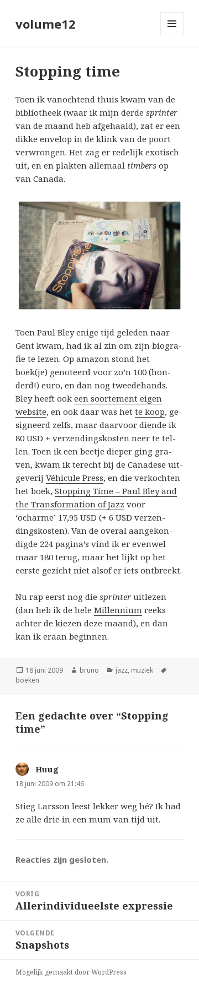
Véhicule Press (74, 477)
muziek (142, 670)
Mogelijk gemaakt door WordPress (71, 972)
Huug (47, 769)
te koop (150, 411)
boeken (27, 680)
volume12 (45, 23)
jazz (122, 670)
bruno (89, 670)
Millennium (118, 609)
